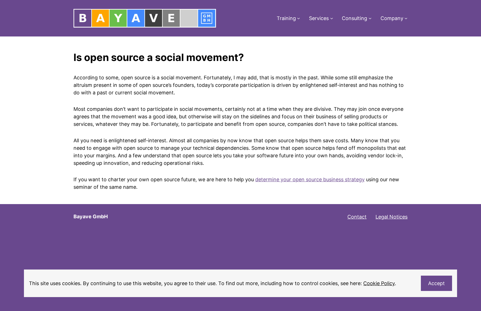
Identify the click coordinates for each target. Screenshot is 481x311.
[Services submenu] (331, 18)
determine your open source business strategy (310, 179)
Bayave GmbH (90, 216)
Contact (357, 217)
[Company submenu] (406, 18)
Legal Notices (392, 217)
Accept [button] (436, 283)
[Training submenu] (298, 18)
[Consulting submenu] (370, 18)
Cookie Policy (379, 283)
